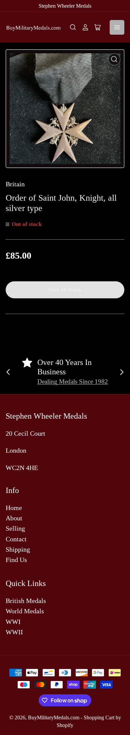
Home (14, 507)
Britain (15, 184)
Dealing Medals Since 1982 (72, 381)
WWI (13, 621)
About (14, 518)
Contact (16, 539)
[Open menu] (117, 27)
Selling (15, 528)
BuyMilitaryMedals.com (53, 717)
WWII (14, 632)
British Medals (26, 600)
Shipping (18, 549)
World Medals (25, 611)
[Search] (73, 27)
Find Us (16, 559)
